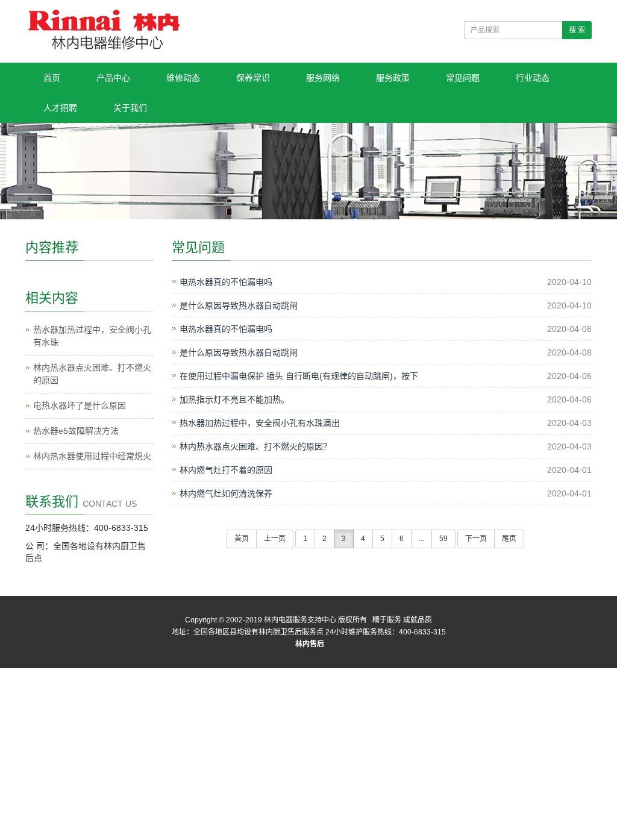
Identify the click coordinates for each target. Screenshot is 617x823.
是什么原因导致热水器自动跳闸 (239, 305)
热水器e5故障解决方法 (76, 431)
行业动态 (533, 78)
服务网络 (323, 78)
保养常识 (253, 78)
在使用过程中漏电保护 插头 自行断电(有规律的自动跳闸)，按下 (299, 376)
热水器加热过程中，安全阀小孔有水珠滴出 (260, 423)
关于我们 (130, 108)
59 (443, 538)
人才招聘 (60, 108)
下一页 (476, 538)
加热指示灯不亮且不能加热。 (234, 399)
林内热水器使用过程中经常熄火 (92, 456)
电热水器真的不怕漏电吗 (226, 282)
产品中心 (113, 78)
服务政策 (393, 78)
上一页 (275, 538)
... (421, 538)
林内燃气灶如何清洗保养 (226, 493)
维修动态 (183, 78)
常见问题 (463, 78)
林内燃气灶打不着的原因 (226, 470)
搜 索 (577, 30)
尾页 (509, 538)
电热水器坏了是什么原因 (79, 405)
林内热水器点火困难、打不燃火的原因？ (255, 446)
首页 (51, 78)
